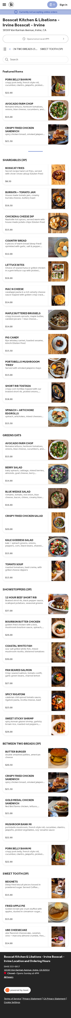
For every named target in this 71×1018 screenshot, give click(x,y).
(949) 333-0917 (12, 966)
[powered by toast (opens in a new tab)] (17, 990)
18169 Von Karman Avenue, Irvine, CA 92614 (27, 969)
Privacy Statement (32, 998)
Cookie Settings (12, 1002)
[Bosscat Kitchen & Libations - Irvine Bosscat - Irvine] (11, 4)
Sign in (63, 4)
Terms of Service (12, 998)
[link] (20, 49)
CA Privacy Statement (54, 998)
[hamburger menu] (4, 4)
